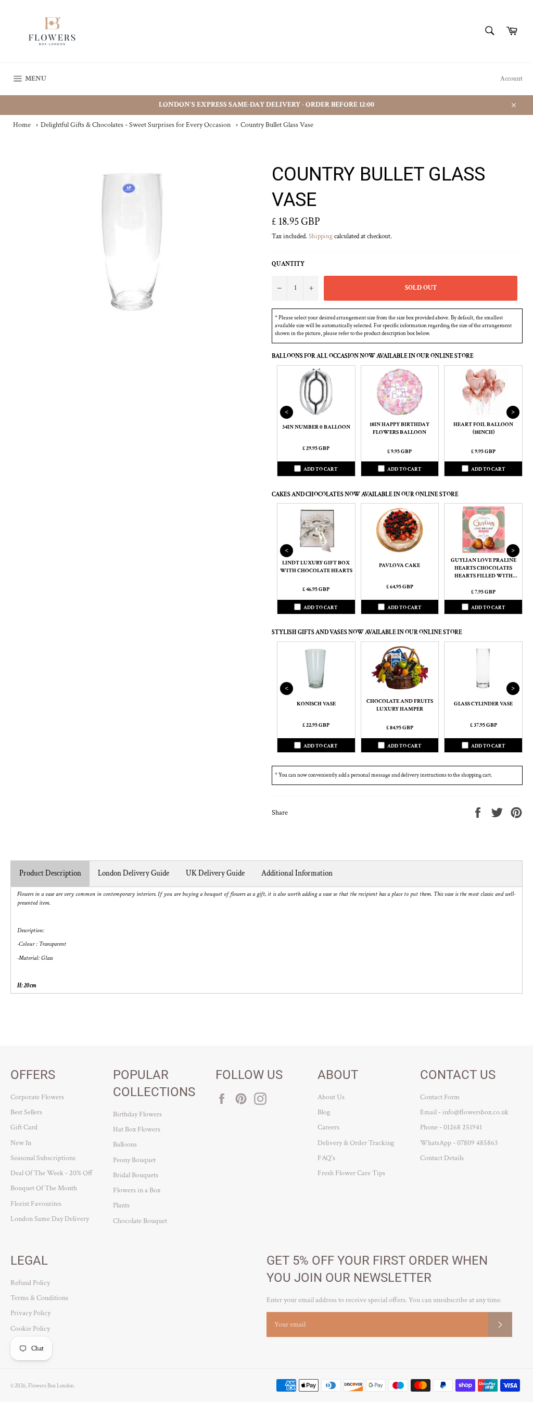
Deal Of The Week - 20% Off (51, 1173)
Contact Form (440, 1097)
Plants (121, 1205)
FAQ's (326, 1158)
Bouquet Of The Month (43, 1188)
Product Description (50, 873)
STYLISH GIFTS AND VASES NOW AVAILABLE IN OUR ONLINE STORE (367, 632)
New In (20, 1143)
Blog (324, 1112)
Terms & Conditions (39, 1298)
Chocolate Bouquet (140, 1221)
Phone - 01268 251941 (451, 1127)
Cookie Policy (30, 1328)
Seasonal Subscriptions (42, 1158)
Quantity (288, 264)
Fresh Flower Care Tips (351, 1173)
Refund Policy (30, 1283)
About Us (331, 1097)
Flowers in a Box (136, 1190)
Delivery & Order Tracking (356, 1143)
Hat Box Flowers (136, 1129)
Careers (328, 1127)
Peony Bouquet (134, 1160)
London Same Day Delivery (49, 1219)
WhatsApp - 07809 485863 (459, 1143)
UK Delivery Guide (215, 873)
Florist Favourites (35, 1203)
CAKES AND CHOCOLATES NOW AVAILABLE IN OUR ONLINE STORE (365, 494)
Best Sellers (26, 1112)
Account (511, 78)
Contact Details (442, 1158)
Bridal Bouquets (135, 1175)
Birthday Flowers (137, 1114)
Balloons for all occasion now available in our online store (373, 356)
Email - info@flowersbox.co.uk (464, 1112)
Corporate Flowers (37, 1097)
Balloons (125, 1144)
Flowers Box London (51, 1386)
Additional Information (297, 873)
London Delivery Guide (133, 873)
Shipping (321, 236)
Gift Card (23, 1127)
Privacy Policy (30, 1313)
